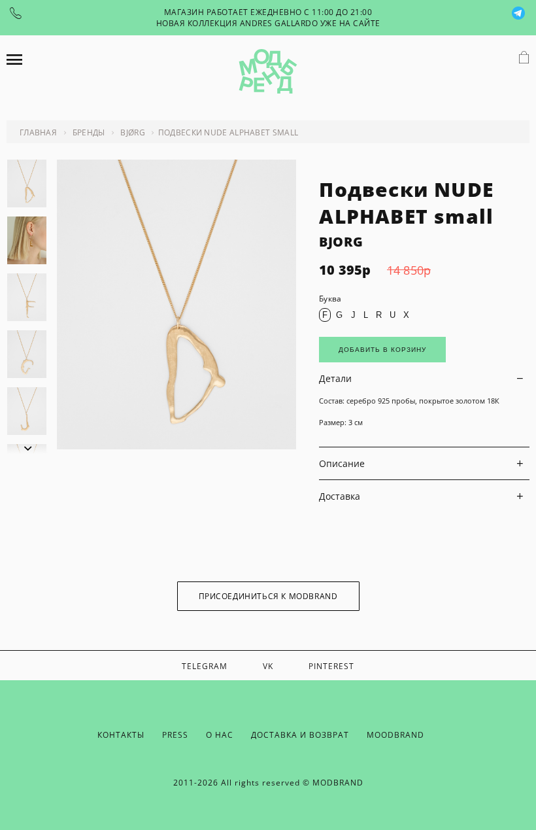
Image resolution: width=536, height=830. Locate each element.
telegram (204, 666)
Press (175, 734)
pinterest (331, 666)
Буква (330, 298)
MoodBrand (395, 734)
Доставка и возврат (300, 734)
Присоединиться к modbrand (268, 596)
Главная (38, 132)
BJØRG (132, 132)
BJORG (341, 242)
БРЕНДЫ (89, 132)
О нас (219, 734)
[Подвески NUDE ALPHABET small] (176, 446)
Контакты (120, 734)
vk (268, 666)
